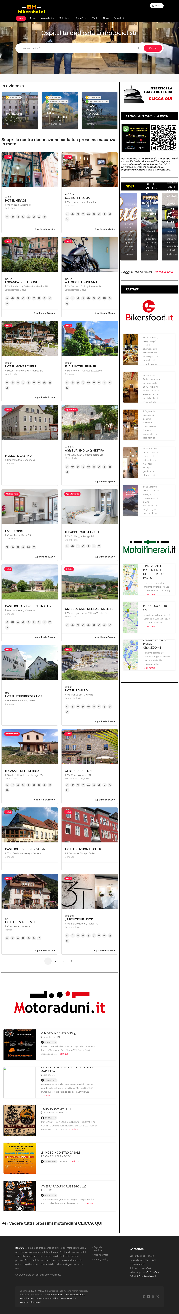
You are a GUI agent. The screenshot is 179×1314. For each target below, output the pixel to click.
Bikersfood (81, 18)
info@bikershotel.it (146, 1276)
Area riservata (101, 1255)
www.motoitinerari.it (75, 1294)
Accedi (158, 5)
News (106, 18)
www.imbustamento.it (30, 1302)
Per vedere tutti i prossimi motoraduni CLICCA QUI (51, 1223)
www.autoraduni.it (47, 1298)
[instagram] (153, 1296)
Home (21, 18)
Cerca (153, 48)
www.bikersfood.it (28, 1298)
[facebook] (148, 1296)
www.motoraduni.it (54, 1294)
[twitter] (157, 1296)
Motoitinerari (65, 18)
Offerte (94, 18)
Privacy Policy (101, 1259)
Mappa (32, 18)
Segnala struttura (98, 1249)
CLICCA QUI (163, 272)
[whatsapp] (144, 1296)
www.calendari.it (67, 1298)
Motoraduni (46, 18)
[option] (20, 111)
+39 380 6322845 (150, 1272)
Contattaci (119, 18)
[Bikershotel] (31, 9)
